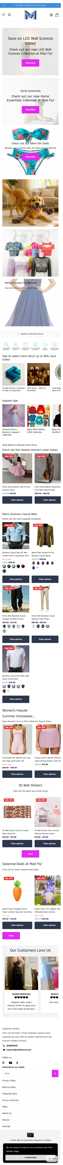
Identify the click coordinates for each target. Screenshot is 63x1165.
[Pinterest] (3, 1063)
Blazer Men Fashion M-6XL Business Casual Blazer (43, 554)
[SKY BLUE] (4, 631)
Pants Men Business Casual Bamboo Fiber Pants (43, 617)
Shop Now (30, 62)
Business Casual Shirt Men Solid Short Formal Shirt (15, 677)
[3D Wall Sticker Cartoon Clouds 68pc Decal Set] (17, 812)
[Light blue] (13, 686)
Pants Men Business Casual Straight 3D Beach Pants (13, 617)
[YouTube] (10, 1063)
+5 (37, 567)
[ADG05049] (4, 571)
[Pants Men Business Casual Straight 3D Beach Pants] (15, 598)
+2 (8, 690)
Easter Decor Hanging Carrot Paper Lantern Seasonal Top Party (17, 910)
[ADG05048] (23, 566)
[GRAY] (13, 626)
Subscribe (55, 1073)
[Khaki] (33, 563)
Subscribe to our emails (13, 1067)
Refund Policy (9, 1087)
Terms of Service (10, 1100)
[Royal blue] (33, 568)
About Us (6, 1113)
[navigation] (3, 5)
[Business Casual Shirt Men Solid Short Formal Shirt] (15, 658)
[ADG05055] (13, 566)
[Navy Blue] (43, 626)
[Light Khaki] (9, 626)
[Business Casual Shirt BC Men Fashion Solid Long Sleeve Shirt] (15, 535)
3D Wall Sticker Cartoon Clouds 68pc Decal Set (15, 832)
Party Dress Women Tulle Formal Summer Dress (16, 488)
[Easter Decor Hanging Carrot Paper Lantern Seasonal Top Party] (17, 890)
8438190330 (12, 1045)
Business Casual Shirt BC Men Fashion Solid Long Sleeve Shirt (15, 554)
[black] (4, 626)
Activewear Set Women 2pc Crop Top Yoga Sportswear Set (16, 759)
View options (17, 500)
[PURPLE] (23, 686)
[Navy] (23, 626)
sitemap (6, 1126)
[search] (9, 15)
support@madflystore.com (18, 1049)
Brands (5, 1120)
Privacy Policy (9, 1080)
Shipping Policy (9, 1093)
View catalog (4, 15)
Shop (30, 853)
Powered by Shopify (42, 1140)
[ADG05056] (18, 566)
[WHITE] (18, 626)
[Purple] (43, 563)
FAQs (4, 1107)
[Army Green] (47, 563)
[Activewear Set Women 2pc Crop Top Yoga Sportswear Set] (17, 739)
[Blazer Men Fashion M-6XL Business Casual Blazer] (45, 535)
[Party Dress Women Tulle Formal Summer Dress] (17, 468)
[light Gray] (47, 626)
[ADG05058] (9, 566)
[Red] (4, 691)
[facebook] (17, 1063)
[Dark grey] (52, 563)
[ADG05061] (4, 566)
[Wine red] (38, 563)
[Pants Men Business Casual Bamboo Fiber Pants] (45, 598)
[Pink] (18, 686)
